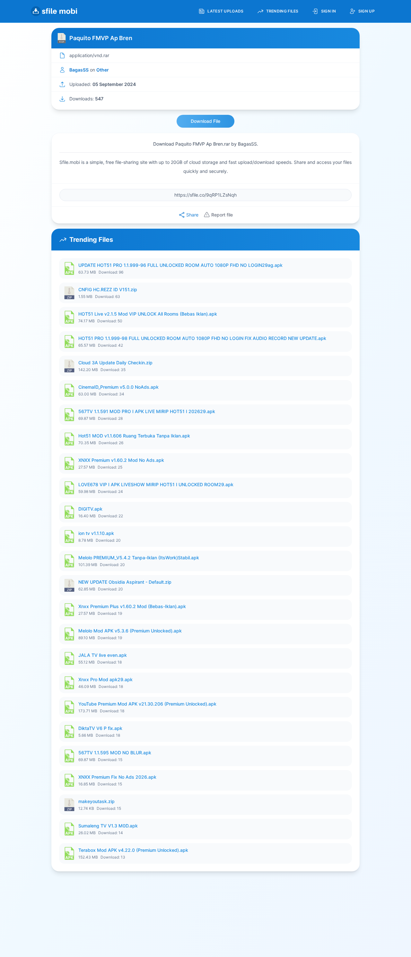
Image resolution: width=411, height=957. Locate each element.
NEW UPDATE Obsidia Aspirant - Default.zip (124, 582)
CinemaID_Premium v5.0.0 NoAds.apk (118, 387)
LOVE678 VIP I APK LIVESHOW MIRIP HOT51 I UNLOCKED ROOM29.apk (155, 484)
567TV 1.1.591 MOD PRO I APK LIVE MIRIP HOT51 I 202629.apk (146, 411)
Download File (205, 121)
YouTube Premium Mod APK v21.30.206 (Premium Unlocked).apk (147, 704)
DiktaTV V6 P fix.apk (100, 728)
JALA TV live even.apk (102, 655)
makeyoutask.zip (96, 801)
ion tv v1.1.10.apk (96, 533)
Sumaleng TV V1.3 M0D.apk (108, 825)
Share (192, 214)
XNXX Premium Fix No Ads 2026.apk (117, 777)
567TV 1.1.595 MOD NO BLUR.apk (114, 752)
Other (102, 69)
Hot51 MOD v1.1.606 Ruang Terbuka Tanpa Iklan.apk (134, 435)
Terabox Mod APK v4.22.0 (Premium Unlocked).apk (133, 850)
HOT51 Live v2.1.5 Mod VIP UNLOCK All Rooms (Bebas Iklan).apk (147, 314)
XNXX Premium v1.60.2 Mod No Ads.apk (121, 460)
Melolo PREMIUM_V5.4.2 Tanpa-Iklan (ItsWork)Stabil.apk (138, 557)
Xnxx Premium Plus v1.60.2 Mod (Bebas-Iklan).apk (132, 606)
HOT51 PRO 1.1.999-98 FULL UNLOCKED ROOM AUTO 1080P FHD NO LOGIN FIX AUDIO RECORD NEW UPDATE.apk (202, 338)
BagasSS (79, 69)
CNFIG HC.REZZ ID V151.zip (107, 289)
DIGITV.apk (90, 509)
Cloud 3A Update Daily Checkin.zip (115, 362)
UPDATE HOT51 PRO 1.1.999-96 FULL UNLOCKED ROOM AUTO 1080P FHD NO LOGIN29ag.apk (180, 265)
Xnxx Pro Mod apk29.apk (105, 679)
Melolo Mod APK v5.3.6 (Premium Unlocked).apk (130, 630)
